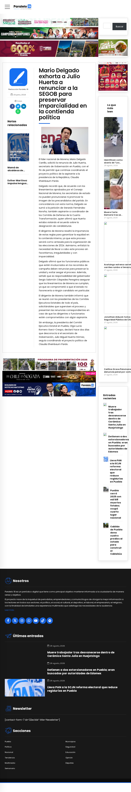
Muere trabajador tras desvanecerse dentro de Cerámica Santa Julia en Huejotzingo (117, 417)
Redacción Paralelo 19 (18, 89)
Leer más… (10, 610)
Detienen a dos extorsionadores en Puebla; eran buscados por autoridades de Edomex (118, 444)
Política (8, 747)
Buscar (119, 26)
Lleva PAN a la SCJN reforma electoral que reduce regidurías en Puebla (116, 471)
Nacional (9, 752)
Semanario (10, 768)
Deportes (70, 763)
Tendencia (10, 758)
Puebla (8, 741)
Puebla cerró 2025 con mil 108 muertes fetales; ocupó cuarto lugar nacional (115, 504)
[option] (64, 140)
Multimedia (10, 763)
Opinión (69, 758)
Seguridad (70, 747)
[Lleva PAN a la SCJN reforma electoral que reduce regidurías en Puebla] (18, 147)
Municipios (71, 741)
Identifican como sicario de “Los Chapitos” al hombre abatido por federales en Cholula (113, 161)
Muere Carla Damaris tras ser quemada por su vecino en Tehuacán (113, 213)
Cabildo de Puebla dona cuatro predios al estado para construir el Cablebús (116, 540)
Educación (70, 752)
